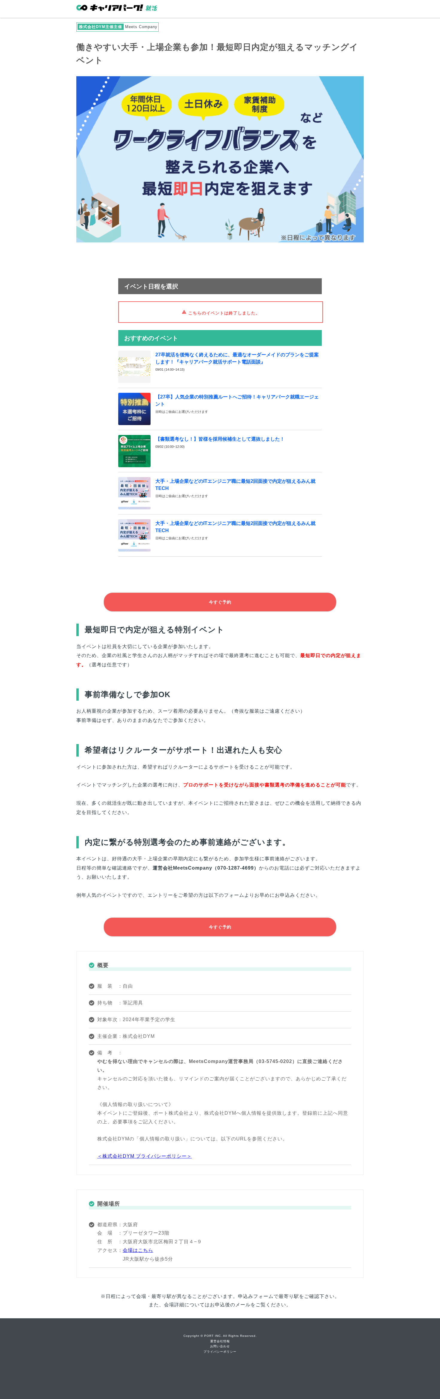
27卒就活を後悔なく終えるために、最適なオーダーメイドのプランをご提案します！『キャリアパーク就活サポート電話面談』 (237, 358)
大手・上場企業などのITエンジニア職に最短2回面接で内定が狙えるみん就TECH (235, 485)
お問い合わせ (220, 1346)
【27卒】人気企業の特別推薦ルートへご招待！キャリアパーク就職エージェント (237, 400)
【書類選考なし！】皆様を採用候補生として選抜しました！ (220, 439)
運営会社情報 (220, 1341)
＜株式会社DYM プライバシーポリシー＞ (144, 1156)
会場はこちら (138, 1250)
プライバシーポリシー (220, 1351)
